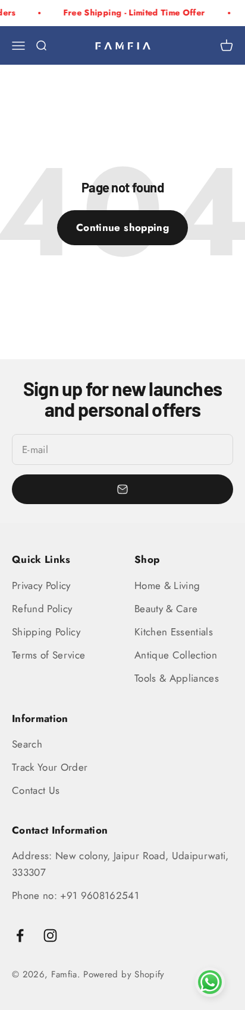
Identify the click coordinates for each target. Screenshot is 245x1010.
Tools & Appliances (176, 678)
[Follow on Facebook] (20, 935)
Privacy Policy (41, 585)
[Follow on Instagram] (50, 935)
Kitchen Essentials (173, 632)
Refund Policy (42, 608)
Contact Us (35, 790)
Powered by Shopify (123, 974)
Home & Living (167, 585)
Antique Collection (175, 655)
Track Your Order (49, 767)
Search (27, 744)
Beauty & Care (165, 608)
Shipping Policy (46, 632)
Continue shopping (122, 227)
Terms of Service (48, 655)
